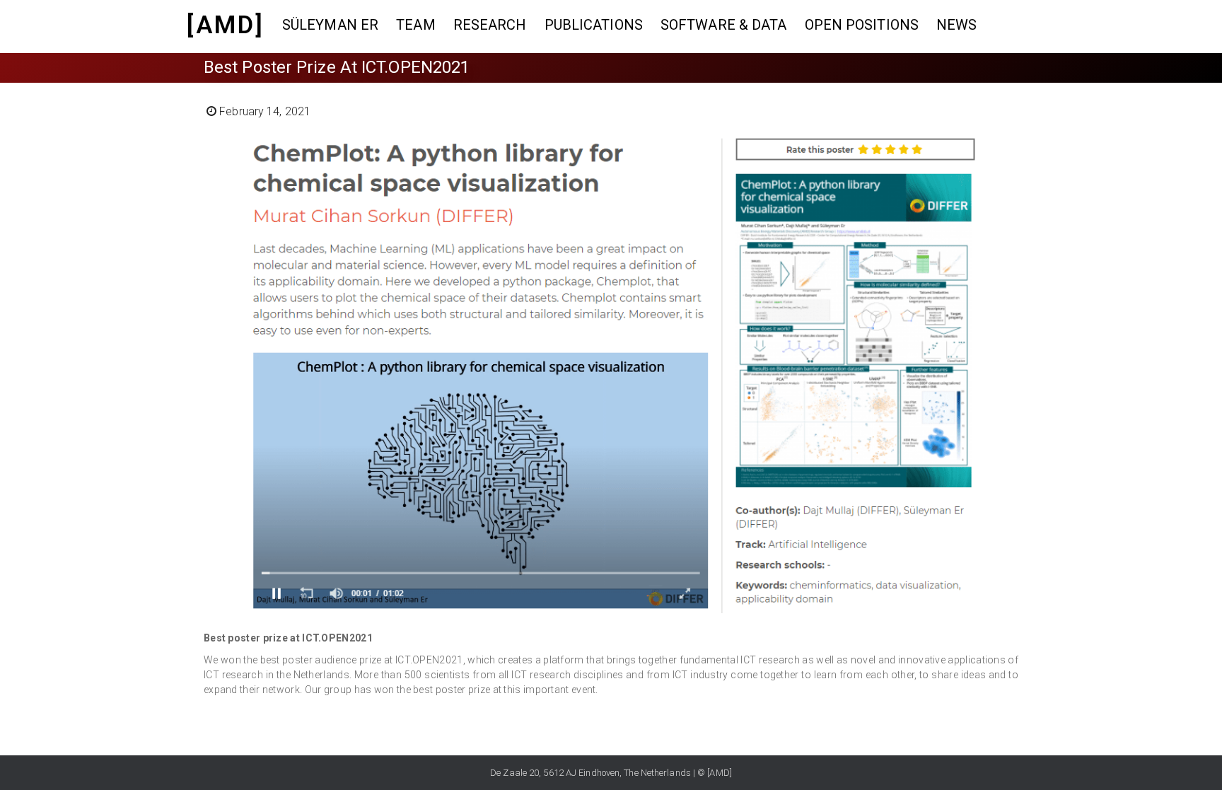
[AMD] (225, 25)
